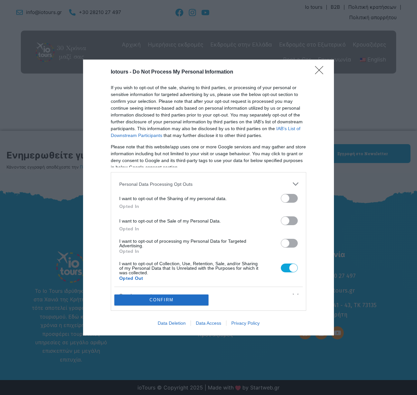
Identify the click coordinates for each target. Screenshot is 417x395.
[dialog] (208, 197)
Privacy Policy (245, 323)
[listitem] (208, 184)
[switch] (289, 198)
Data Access (208, 323)
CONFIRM (162, 299)
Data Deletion (172, 323)
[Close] (321, 72)
